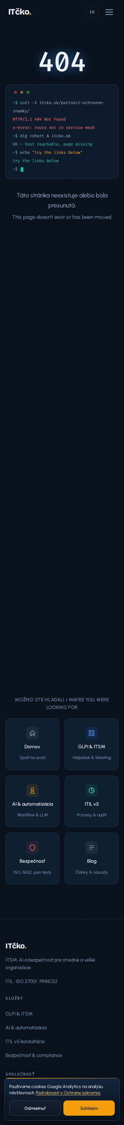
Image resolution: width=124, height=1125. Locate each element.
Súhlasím (89, 1108)
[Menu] (109, 12)
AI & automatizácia (26, 1027)
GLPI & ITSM (19, 1014)
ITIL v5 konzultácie (25, 1041)
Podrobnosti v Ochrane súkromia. (68, 1092)
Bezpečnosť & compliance (34, 1055)
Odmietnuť (34, 1108)
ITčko (19, 12)
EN (92, 12)
